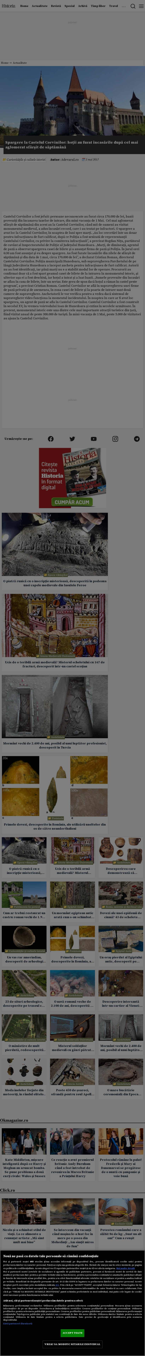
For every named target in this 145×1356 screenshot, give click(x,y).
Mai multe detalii (125, 1268)
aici (57, 1285)
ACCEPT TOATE (72, 1333)
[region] (72, 1303)
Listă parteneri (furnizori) (17, 1323)
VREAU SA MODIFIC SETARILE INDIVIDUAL (72, 1344)
